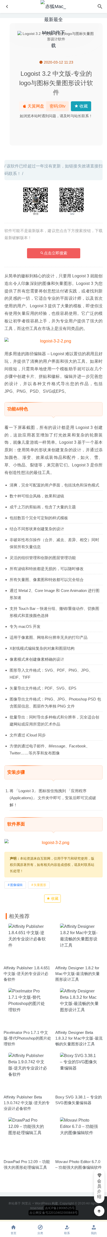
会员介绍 (99, 1189)
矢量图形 (40, 885)
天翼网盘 (35, 106)
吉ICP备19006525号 (60, 1208)
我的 (94, 1233)
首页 (13, 1233)
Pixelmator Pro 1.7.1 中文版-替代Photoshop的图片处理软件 (27, 1038)
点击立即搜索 (55, 253)
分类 (40, 1233)
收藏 (83, 106)
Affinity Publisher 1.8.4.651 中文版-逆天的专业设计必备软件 (27, 974)
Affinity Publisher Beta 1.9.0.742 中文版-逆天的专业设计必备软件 (27, 1103)
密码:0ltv (57, 106)
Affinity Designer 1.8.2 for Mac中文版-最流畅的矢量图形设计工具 (77, 974)
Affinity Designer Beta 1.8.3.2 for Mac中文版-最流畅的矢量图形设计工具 (79, 1038)
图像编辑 (16, 885)
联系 (67, 1233)
